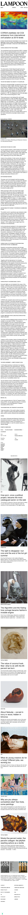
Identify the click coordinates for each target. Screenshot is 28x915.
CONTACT (3, 885)
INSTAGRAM (3, 899)
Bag (25, 7)
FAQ (15, 892)
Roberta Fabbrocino (19, 435)
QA (1, 894)
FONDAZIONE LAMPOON (5, 887)
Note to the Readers (5, 892)
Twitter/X (2, 448)
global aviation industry (6, 196)
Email (2, 447)
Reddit (2, 450)
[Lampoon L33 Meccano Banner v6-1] (14, 867)
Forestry (16, 439)
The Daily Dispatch (9, 429)
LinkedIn (2, 446)
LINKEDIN (16, 899)
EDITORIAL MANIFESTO (18, 885)
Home (2, 429)
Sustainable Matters (18, 429)
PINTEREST (3, 901)
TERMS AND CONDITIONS (19, 887)
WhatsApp (3, 445)
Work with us (17, 894)
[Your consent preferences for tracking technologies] (2, 913)
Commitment (3, 431)
